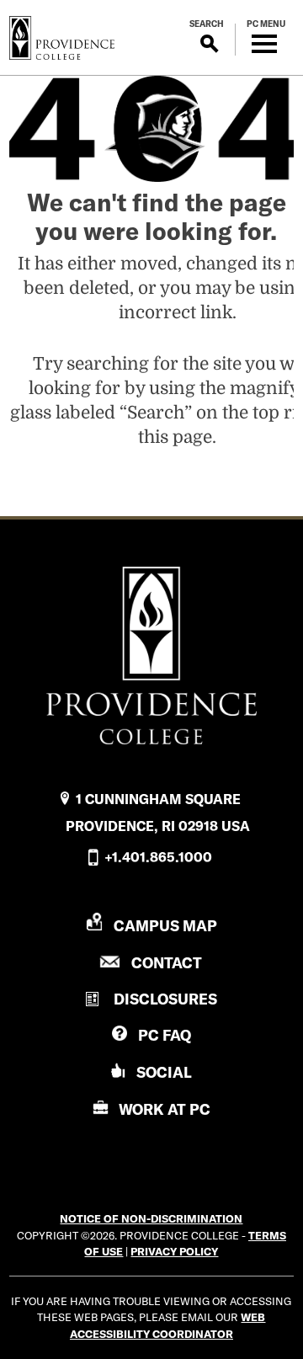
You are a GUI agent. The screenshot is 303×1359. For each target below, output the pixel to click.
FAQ (164, 1035)
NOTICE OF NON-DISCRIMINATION (151, 1218)
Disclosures (165, 999)
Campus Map (165, 925)
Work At (164, 1109)
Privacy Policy (174, 1251)
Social (164, 1072)
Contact (166, 963)
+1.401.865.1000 (158, 857)
